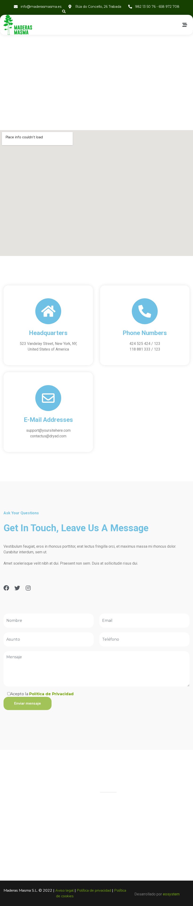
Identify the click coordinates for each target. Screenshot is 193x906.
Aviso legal (65, 890)
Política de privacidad (94, 890)
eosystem (171, 894)
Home (82, 99)
